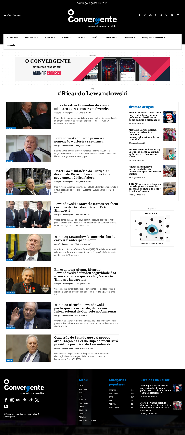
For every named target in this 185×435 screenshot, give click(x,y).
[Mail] (150, 15)
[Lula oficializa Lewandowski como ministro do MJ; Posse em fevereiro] (28, 115)
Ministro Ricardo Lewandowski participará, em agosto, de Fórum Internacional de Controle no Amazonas (85, 308)
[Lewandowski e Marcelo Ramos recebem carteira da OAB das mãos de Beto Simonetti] (28, 214)
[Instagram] (145, 15)
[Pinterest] (156, 15)
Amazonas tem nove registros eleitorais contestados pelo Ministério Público (145, 171)
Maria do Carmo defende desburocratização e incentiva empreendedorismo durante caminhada (155, 407)
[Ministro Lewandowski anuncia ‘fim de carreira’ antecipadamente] (28, 247)
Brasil (9, 161)
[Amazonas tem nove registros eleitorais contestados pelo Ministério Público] (169, 171)
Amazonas (11, 227)
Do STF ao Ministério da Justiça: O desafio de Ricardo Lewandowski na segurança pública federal (82, 174)
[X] (167, 15)
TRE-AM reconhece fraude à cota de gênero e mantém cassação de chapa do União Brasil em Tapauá (145, 188)
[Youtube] (172, 15)
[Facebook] (140, 15)
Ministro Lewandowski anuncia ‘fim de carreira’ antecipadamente (84, 238)
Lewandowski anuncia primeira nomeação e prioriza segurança (79, 140)
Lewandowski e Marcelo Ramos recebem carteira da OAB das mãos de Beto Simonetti (86, 207)
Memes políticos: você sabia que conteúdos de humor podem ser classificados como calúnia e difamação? (145, 116)
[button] (178, 15)
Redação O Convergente (63, 113)
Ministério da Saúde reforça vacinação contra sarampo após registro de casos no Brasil (145, 153)
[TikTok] (161, 15)
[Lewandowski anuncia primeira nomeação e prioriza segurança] (28, 148)
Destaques (11, 128)
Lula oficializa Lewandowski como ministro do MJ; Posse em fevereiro (82, 107)
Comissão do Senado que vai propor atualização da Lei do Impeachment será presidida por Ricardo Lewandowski (86, 341)
